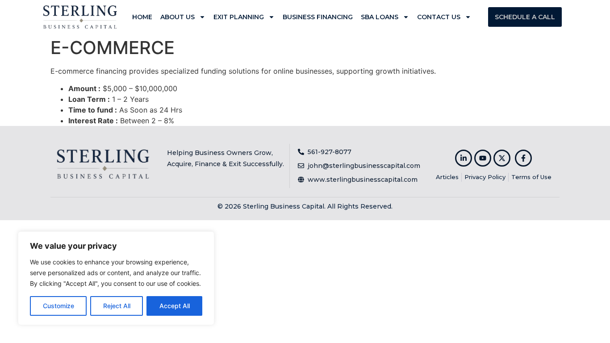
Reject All (116, 306)
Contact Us (438, 17)
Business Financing (318, 17)
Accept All (174, 306)
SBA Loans (379, 17)
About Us (177, 17)
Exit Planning (238, 17)
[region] (116, 278)
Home (142, 17)
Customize (58, 306)
